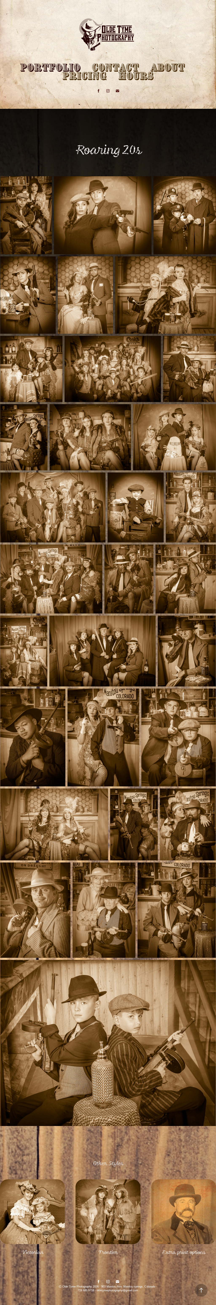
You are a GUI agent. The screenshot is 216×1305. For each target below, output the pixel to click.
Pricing (84, 76)
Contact (115, 67)
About (168, 67)
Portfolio (50, 67)
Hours (136, 76)
